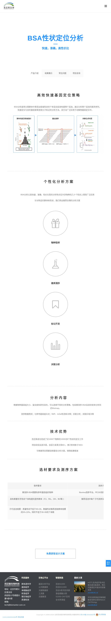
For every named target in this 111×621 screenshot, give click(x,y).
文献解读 (42, 596)
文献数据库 (43, 590)
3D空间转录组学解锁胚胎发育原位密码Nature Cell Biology (97, 599)
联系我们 (108, 563)
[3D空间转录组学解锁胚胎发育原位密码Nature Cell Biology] (79, 601)
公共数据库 (43, 587)
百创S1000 (60, 584)
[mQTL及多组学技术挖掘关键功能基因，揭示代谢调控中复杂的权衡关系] (79, 586)
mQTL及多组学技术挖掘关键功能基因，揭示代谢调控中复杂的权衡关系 (96, 586)
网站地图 (21, 617)
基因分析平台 (44, 584)
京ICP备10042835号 (87, 614)
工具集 (41, 593)
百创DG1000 (61, 587)
